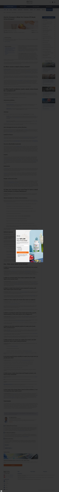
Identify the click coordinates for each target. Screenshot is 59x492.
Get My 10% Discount (22, 252)
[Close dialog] (42, 230)
